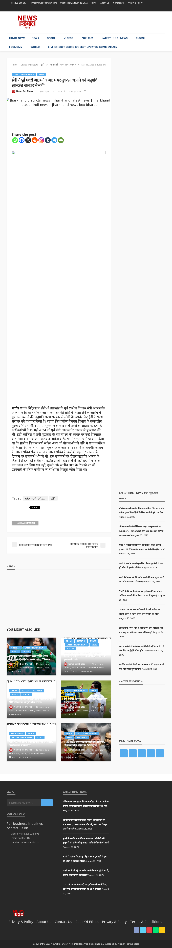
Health (81, 641)
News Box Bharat (25, 91)
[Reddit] (35, 140)
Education (17, 733)
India (93, 641)
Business (142, 38)
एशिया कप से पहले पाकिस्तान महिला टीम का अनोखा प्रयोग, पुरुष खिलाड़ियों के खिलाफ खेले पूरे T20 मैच (29, 658)
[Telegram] (54, 140)
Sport (51, 38)
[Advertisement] (126, 22)
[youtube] (154, 8)
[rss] (163, 8)
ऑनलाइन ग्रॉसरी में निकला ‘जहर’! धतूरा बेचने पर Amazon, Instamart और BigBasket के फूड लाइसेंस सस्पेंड (84, 656)
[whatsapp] (159, 8)
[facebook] (145, 8)
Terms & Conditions (146, 921)
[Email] (61, 140)
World (35, 46)
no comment (59, 91)
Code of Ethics (87, 921)
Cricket (15, 647)
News (35, 38)
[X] (28, 140)
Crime (69, 641)
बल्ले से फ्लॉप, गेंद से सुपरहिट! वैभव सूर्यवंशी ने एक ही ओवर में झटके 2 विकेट (85, 700)
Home (93, 2)
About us (104, 2)
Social (70, 648)
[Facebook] (22, 140)
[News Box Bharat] (27, 22)
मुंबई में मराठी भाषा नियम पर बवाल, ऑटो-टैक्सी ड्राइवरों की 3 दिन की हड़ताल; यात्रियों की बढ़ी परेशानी (31, 700)
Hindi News (17, 38)
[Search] (162, 38)
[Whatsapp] (15, 140)
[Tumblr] (48, 140)
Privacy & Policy (135, 2)
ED (85, 91)
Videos (68, 38)
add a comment (26, 523)
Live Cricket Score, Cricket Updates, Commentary (82, 46)
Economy (15, 46)
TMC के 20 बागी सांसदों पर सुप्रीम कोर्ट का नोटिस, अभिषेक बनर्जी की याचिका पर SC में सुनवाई (84, 743)
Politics (87, 38)
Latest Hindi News (115, 38)
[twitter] (150, 8)
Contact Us (118, 2)
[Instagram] (41, 140)
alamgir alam (75, 91)
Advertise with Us (30, 842)
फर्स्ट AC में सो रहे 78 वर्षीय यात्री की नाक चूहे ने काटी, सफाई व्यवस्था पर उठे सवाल (31, 743)
